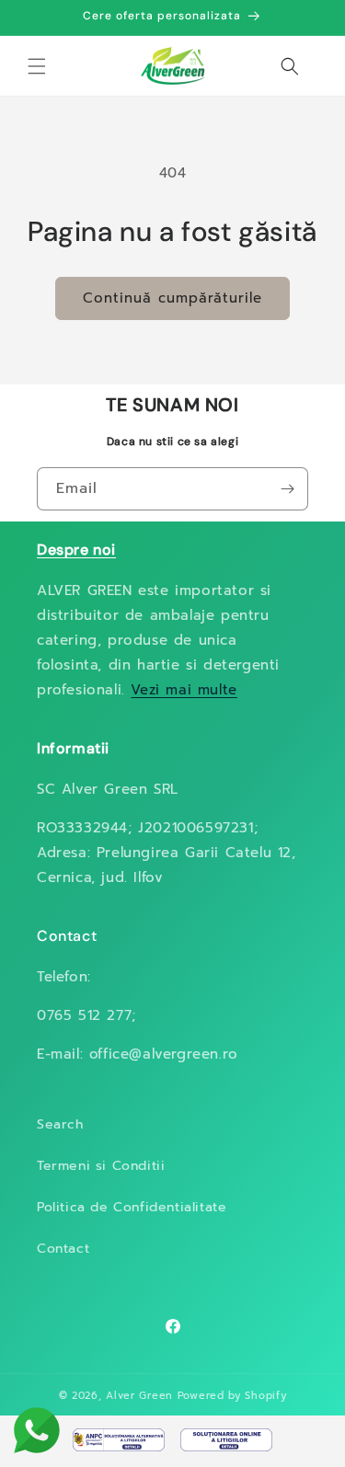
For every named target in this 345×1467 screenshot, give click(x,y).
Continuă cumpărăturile (172, 298)
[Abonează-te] (287, 488)
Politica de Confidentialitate (131, 1207)
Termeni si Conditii (101, 1165)
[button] (37, 66)
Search (60, 1124)
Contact (63, 1248)
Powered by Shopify (232, 1396)
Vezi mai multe (183, 690)
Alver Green (139, 1396)
